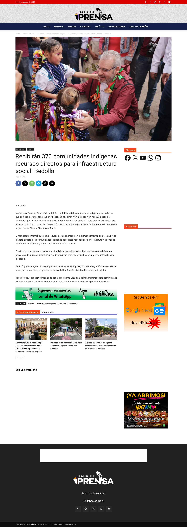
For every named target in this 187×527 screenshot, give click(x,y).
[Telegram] (38, 183)
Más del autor (48, 312)
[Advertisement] (66, 196)
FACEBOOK (131, 226)
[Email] (52, 183)
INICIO (46, 26)
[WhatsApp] (164, 2)
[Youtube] (169, 2)
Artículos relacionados (27, 312)
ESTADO (72, 26)
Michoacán (73, 304)
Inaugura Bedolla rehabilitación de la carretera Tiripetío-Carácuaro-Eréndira (66, 346)
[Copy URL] (45, 183)
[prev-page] (17, 357)
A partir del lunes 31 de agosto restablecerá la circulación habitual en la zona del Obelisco (100, 346)
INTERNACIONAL (116, 26)
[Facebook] (150, 2)
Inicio (17, 33)
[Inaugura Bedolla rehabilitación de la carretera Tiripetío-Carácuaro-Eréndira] (66, 329)
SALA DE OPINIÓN (138, 26)
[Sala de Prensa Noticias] (93, 13)
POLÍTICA (99, 26)
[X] (159, 2)
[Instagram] (155, 2)
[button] (145, 2)
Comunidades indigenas (46, 304)
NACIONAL (85, 26)
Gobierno (62, 304)
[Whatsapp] (66, 293)
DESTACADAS (28, 33)
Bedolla (31, 304)
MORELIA (59, 26)
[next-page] (22, 357)
